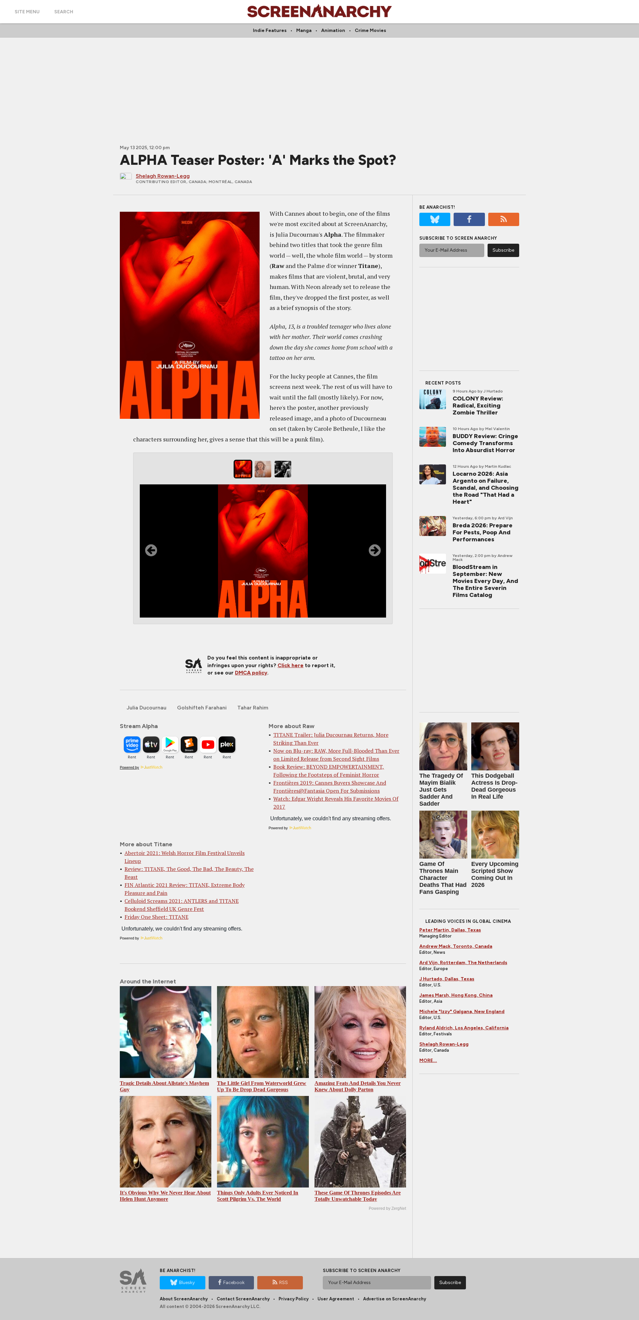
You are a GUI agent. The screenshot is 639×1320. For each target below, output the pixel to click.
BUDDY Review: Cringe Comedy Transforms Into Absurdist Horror (485, 443)
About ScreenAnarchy (184, 1298)
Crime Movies (370, 30)
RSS (283, 1282)
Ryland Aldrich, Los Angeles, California (464, 1028)
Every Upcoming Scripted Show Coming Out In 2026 (495, 874)
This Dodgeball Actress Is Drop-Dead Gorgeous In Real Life (494, 786)
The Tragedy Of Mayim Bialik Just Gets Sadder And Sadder (441, 789)
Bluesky (187, 1282)
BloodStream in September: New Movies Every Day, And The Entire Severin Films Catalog (485, 581)
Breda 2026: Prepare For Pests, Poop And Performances (483, 532)
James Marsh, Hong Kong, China (456, 995)
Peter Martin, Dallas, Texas (450, 930)
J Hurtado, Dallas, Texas (446, 979)
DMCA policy (251, 672)
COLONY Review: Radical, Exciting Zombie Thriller (478, 405)
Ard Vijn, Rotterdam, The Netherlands (463, 962)
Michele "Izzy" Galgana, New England (462, 1011)
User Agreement (336, 1298)
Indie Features (270, 30)
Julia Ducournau (146, 707)
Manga (304, 30)
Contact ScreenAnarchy (243, 1298)
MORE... (428, 1060)
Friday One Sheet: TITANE (156, 917)
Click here (291, 665)
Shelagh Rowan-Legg (444, 1044)
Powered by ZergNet (387, 1208)
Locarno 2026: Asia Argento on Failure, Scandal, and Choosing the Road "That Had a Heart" (486, 487)
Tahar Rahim (252, 707)
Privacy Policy (294, 1298)
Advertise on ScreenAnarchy (394, 1298)
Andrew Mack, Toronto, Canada (455, 946)
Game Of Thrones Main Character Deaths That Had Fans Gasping (443, 878)
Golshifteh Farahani (202, 707)
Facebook (234, 1282)
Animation (333, 30)
